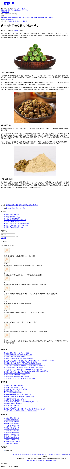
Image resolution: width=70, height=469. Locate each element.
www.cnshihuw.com (19, 8)
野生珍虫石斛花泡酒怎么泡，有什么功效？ (17, 225)
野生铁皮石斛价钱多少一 (11, 423)
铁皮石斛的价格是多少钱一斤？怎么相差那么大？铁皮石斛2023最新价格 (26, 371)
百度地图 (39, 460)
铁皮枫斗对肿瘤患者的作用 (12, 218)
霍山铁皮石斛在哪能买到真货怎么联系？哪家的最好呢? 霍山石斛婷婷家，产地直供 (29, 360)
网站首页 (11, 19)
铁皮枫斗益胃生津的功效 (11, 443)
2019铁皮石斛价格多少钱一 (12, 418)
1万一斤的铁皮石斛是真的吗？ (13, 393)
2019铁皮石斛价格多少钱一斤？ (13, 387)
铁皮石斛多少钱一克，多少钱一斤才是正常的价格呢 (20, 378)
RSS (34, 460)
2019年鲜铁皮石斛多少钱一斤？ (13, 398)
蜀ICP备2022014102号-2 (49, 460)
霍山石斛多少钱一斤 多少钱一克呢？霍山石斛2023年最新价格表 (23, 367)
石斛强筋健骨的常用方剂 (11, 216)
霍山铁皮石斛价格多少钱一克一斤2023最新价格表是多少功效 (22, 364)
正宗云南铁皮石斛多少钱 (11, 430)
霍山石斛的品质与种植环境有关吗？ (15, 220)
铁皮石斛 (24, 21)
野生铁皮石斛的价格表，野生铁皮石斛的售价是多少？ (20, 396)
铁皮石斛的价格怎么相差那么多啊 (14, 356)
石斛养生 (45, 17)
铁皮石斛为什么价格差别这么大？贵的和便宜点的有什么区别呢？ (24, 369)
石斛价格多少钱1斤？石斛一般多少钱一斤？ (17, 389)
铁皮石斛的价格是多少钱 (11, 427)
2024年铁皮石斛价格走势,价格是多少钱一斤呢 (18, 355)
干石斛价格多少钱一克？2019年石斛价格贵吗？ (18, 394)
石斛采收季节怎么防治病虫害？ (13, 227)
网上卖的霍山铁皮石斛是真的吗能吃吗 (15, 374)
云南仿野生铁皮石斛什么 (11, 429)
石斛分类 (9, 17)
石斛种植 (25, 10)
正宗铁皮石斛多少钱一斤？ (12, 391)
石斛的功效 (4, 10)
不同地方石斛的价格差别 (11, 420)
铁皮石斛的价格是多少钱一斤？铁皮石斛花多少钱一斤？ (21, 402)
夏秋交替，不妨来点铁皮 (11, 434)
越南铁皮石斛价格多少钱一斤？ (15, 208)
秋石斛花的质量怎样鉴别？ (12, 214)
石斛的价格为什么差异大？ (12, 405)
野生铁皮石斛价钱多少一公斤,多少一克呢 (16, 353)
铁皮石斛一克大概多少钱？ (12, 407)
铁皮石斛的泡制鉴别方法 (11, 221)
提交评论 (3, 238)
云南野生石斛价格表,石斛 (11, 439)
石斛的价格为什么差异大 (11, 436)
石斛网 (50, 17)
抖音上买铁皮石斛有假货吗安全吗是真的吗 (17, 373)
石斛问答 (40, 17)
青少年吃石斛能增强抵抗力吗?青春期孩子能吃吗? (19, 358)
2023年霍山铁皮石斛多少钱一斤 (13, 385)
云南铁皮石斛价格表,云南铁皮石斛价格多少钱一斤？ (22, 205)
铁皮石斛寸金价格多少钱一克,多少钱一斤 (16, 376)
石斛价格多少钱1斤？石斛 (12, 441)
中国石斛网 (7, 3)
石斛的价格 (11, 10)
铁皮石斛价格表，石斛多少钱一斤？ (15, 400)
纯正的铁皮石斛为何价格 (11, 425)
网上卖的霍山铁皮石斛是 (11, 421)
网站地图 (29, 460)
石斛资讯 (3, 17)
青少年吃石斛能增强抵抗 (11, 438)
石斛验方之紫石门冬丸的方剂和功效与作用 (17, 223)
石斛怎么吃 (18, 10)
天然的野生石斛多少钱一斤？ (13, 403)
